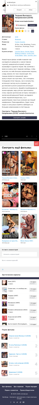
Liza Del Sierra (19, 51)
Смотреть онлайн (19, 118)
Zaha (25, 55)
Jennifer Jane (32, 55)
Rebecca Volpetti (20, 53)
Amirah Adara (29, 51)
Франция (18, 39)
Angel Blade (19, 55)
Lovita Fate (30, 53)
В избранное (22, 25)
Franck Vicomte (20, 42)
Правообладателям (27, 390)
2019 (16, 37)
